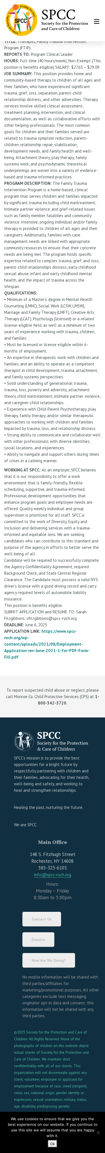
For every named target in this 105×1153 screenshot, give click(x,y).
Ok (52, 1144)
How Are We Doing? (49, 960)
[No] (98, 1132)
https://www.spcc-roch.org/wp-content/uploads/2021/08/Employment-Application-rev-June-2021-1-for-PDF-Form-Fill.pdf (47, 644)
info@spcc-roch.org (52, 874)
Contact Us (42, 919)
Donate (38, 939)
